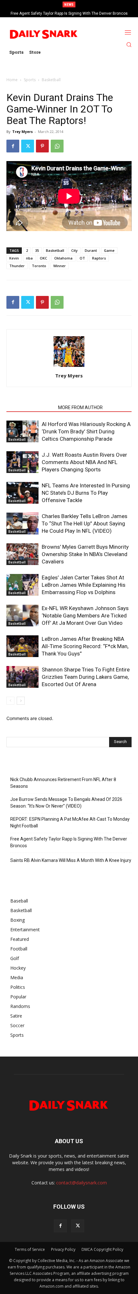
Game (109, 250)
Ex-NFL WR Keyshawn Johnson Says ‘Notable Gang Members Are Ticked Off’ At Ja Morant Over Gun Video (85, 615)
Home (12, 79)
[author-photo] (69, 366)
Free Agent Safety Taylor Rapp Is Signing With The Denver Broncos (69, 13)
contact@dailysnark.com (81, 1183)
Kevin (14, 258)
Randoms (20, 1006)
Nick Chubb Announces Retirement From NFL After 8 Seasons (63, 783)
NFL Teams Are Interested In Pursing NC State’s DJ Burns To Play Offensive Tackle (86, 492)
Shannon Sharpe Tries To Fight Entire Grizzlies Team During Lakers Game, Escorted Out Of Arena (86, 676)
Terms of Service (30, 1249)
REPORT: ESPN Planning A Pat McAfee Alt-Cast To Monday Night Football (70, 822)
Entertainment (25, 929)
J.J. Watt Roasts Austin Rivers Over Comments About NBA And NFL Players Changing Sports (84, 462)
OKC (43, 258)
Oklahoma (63, 258)
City (74, 250)
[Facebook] (12, 146)
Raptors (99, 258)
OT (82, 258)
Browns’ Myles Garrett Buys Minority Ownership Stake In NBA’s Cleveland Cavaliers (85, 554)
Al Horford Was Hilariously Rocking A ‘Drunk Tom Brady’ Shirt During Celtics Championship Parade (86, 431)
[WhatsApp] (57, 146)
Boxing (17, 920)
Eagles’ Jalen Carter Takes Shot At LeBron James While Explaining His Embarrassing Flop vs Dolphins (83, 584)
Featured (19, 939)
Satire (16, 1016)
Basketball (51, 79)
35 (37, 250)
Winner (59, 265)
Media (16, 977)
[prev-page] (10, 701)
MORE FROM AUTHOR (80, 407)
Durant (91, 250)
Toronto (39, 265)
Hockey (18, 968)
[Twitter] (27, 146)
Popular (18, 997)
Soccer (17, 1025)
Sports (30, 79)
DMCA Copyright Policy (102, 1249)
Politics (17, 987)
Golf (14, 958)
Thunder (17, 265)
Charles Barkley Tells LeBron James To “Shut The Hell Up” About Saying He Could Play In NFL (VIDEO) (84, 523)
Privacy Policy (63, 1249)
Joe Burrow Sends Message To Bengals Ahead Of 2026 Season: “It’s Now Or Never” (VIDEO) (66, 803)
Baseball (19, 901)
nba (29, 258)
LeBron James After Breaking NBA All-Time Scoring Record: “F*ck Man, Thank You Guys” (85, 646)
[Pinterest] (42, 146)
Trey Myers (22, 131)
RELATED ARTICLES (30, 407)
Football (18, 949)
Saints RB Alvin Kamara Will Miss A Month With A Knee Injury (70, 860)
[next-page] (21, 701)
